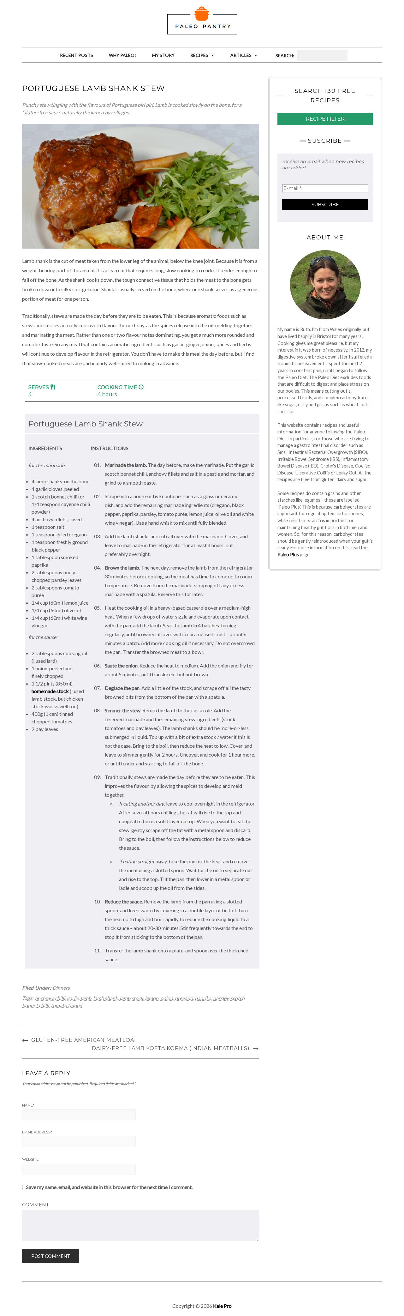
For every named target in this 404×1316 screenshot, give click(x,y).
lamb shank (105, 998)
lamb (85, 998)
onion (166, 998)
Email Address (37, 1132)
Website (30, 1159)
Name (28, 1105)
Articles (241, 55)
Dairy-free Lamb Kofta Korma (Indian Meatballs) (171, 1048)
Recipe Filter (325, 119)
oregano (184, 998)
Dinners (61, 988)
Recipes (199, 55)
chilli (60, 998)
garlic (73, 998)
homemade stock (50, 691)
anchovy (44, 998)
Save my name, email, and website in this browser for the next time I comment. (109, 1187)
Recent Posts (76, 55)
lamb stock (131, 998)
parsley (221, 998)
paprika (203, 998)
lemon (151, 998)
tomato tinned (66, 1005)
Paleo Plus (288, 554)
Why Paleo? (122, 55)
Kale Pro (222, 1306)
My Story (163, 55)
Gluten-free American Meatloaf (84, 1040)
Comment (35, 1205)
